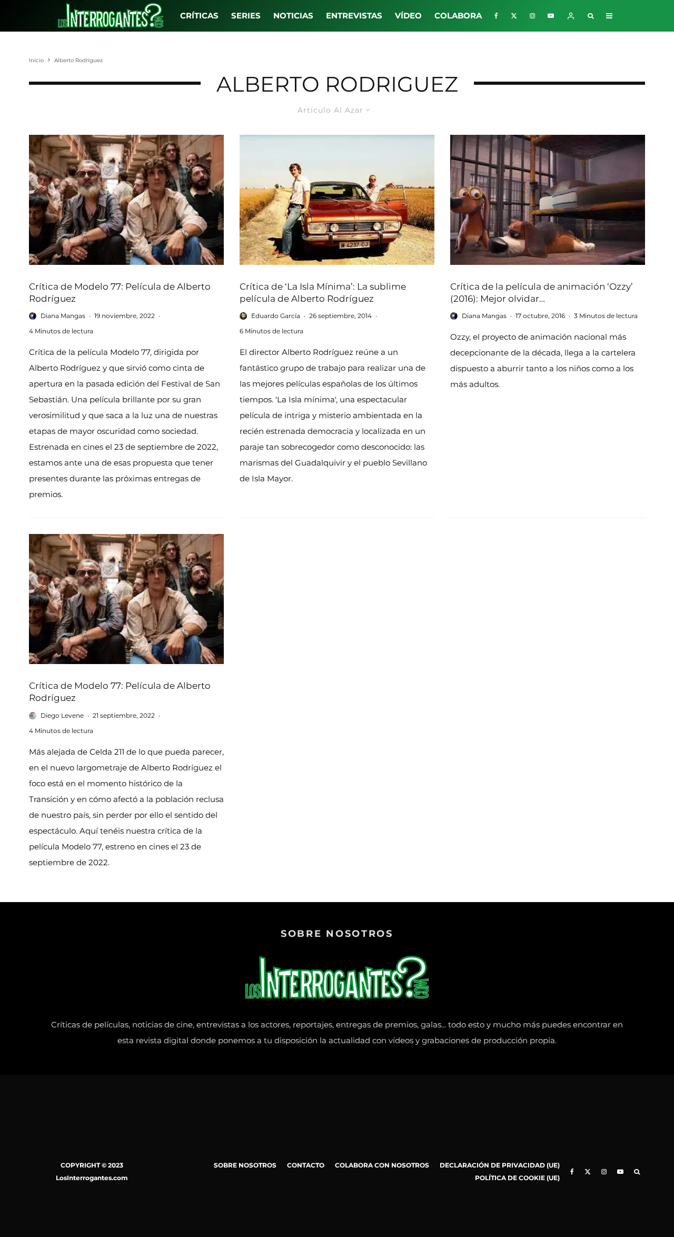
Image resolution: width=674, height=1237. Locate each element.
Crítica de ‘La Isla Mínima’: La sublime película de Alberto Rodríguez (323, 292)
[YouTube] (550, 16)
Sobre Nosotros (245, 1165)
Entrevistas (354, 16)
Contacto (305, 1165)
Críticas (199, 16)
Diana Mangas (63, 316)
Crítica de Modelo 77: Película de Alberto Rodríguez (120, 292)
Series (246, 16)
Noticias (293, 16)
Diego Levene (62, 715)
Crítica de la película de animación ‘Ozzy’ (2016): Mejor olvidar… (541, 292)
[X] (513, 16)
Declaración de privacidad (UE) (500, 1165)
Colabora (458, 16)
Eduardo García (275, 316)
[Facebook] (496, 16)
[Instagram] (532, 16)
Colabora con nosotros (382, 1165)
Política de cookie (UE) (517, 1178)
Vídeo (408, 16)
